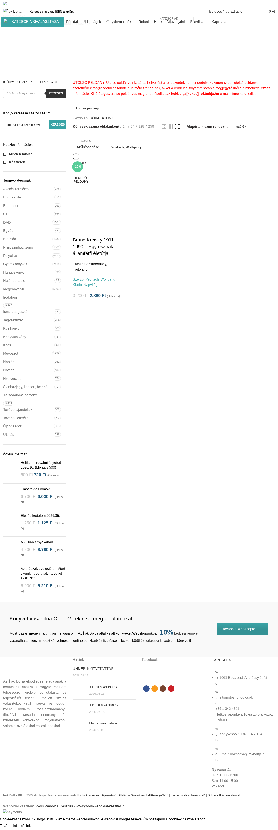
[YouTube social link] (272, 3)
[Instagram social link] (267, 3)
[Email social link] (262, 3)
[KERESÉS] (199, 12)
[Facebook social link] (257, 3)
